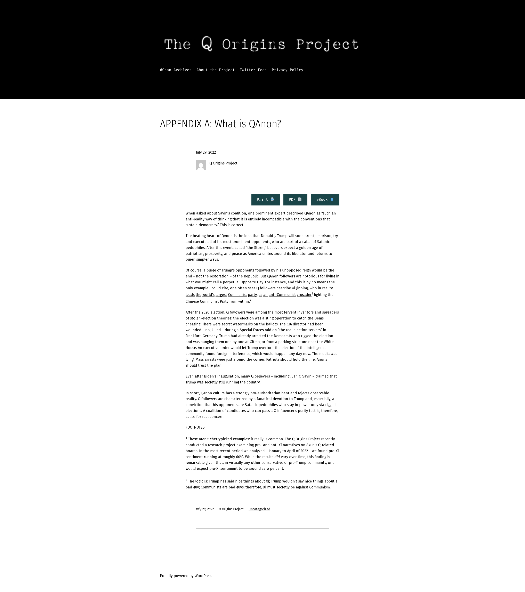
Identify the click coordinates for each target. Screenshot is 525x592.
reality (327, 288)
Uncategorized (259, 509)
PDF (293, 199)
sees (251, 288)
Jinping (302, 288)
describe (283, 288)
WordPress (203, 576)
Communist (237, 294)
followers (267, 288)
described (294, 213)
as (260, 294)
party (252, 294)
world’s (208, 294)
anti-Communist (282, 294)
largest (221, 294)
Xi (293, 288)
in (319, 288)
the (198, 294)
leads (190, 294)
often (242, 288)
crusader (304, 294)
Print (263, 199)
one (233, 288)
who (313, 288)
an (265, 294)
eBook (323, 199)
